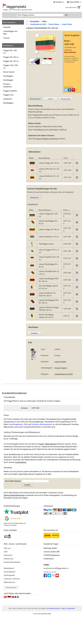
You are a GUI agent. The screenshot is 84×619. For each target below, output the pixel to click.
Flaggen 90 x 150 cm (10, 52)
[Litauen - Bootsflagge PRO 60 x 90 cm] (32, 282)
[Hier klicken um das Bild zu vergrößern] (45, 55)
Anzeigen (34, 333)
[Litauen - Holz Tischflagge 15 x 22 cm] (32, 289)
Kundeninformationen (12, 562)
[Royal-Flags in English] (13, 597)
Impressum (8, 555)
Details (50, 99)
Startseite (6, 27)
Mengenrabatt (66, 99)
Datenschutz (8, 559)
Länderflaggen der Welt (10, 32)
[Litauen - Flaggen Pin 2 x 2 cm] (32, 253)
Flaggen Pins (8, 95)
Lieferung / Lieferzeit (11, 579)
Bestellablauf (9, 568)
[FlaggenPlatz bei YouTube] (57, 577)
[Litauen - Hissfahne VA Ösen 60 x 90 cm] (32, 296)
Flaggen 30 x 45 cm (10, 61)
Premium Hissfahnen (7, 85)
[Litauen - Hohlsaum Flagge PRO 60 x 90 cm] (32, 311)
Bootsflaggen (8, 103)
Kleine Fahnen (9, 72)
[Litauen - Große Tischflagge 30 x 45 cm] (32, 318)
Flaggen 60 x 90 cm (10, 57)
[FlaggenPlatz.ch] (21, 7)
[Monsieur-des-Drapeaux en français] (16, 597)
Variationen (34, 197)
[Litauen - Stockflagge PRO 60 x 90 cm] (32, 304)
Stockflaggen (8, 80)
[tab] (35, 99)
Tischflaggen (8, 76)
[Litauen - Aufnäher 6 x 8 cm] (32, 239)
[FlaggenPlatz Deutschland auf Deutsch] (9, 597)
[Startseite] (26, 21)
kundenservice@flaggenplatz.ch (56, 568)
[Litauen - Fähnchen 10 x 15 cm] (32, 172)
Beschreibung (35, 99)
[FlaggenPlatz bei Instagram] (53, 577)
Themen (6, 38)
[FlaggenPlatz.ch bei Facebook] (45, 577)
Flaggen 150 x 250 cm (10, 66)
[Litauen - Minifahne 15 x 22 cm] (32, 180)
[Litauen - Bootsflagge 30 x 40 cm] (32, 268)
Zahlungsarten (9, 575)
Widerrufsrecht (9, 582)
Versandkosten (9, 572)
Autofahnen (7, 99)
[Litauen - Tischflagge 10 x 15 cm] (32, 246)
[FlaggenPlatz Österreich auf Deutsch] (5, 597)
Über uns (7, 548)
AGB (5, 552)
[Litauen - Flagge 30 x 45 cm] (32, 165)
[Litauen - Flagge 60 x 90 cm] (32, 231)
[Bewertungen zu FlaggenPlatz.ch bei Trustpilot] (16, 514)
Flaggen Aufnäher (10, 91)
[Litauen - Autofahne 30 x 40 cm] (32, 260)
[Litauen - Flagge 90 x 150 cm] (32, 217)
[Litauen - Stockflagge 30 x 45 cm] (32, 224)
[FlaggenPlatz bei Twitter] (49, 577)
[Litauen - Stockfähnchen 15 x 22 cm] (32, 275)
